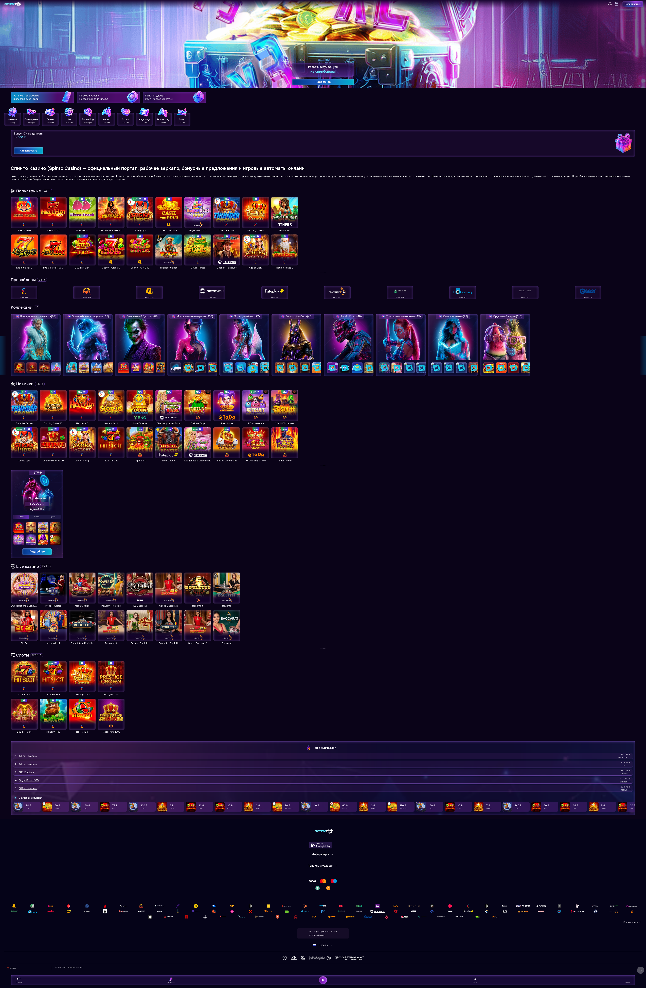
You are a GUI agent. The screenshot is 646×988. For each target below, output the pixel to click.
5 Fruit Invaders (28, 756)
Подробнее (37, 551)
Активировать (28, 150)
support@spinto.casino (324, 931)
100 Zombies (26, 772)
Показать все (630, 922)
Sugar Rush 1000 (29, 780)
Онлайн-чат (319, 935)
